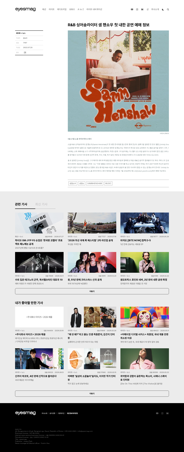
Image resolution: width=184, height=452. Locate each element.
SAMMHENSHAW (94, 183)
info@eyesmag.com (85, 431)
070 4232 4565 (70, 431)
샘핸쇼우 (73, 183)
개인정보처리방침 (72, 413)
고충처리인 (61, 413)
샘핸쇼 (81, 183)
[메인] (25, 9)
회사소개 (155, 9)
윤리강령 (52, 413)
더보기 (92, 291)
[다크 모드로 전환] (163, 9)
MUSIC (108, 183)
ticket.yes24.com (144, 171)
